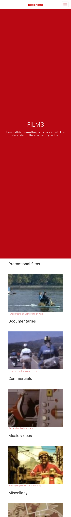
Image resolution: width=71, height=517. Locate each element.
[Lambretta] (35, 4)
